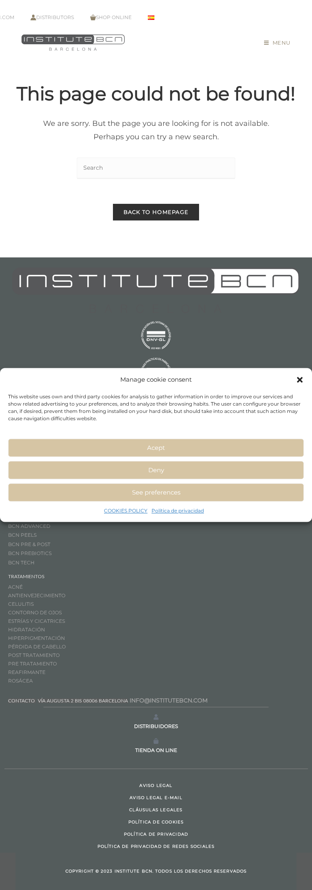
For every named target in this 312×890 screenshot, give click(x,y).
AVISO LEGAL (155, 785)
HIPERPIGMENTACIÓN (36, 638)
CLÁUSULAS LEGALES (155, 809)
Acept (156, 447)
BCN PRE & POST (29, 544)
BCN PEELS (22, 535)
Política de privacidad (178, 511)
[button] (300, 380)
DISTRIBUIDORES (156, 726)
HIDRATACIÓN (26, 629)
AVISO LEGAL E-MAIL (156, 797)
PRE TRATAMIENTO (33, 664)
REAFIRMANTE (27, 672)
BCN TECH (21, 562)
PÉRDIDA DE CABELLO (37, 647)
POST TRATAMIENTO (34, 655)
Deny (156, 470)
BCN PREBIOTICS (30, 553)
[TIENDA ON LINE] (156, 741)
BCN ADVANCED (29, 526)
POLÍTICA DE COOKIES (156, 822)
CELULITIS (21, 604)
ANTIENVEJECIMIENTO (36, 595)
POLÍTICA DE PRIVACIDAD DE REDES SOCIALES (156, 846)
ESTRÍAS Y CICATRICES (36, 621)
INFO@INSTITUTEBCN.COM (169, 700)
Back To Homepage (156, 212)
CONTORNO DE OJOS (35, 612)
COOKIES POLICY (125, 511)
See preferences (156, 492)
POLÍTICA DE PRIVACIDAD (156, 834)
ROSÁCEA (20, 681)
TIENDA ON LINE (156, 750)
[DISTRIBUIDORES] (156, 717)
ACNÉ (15, 587)
